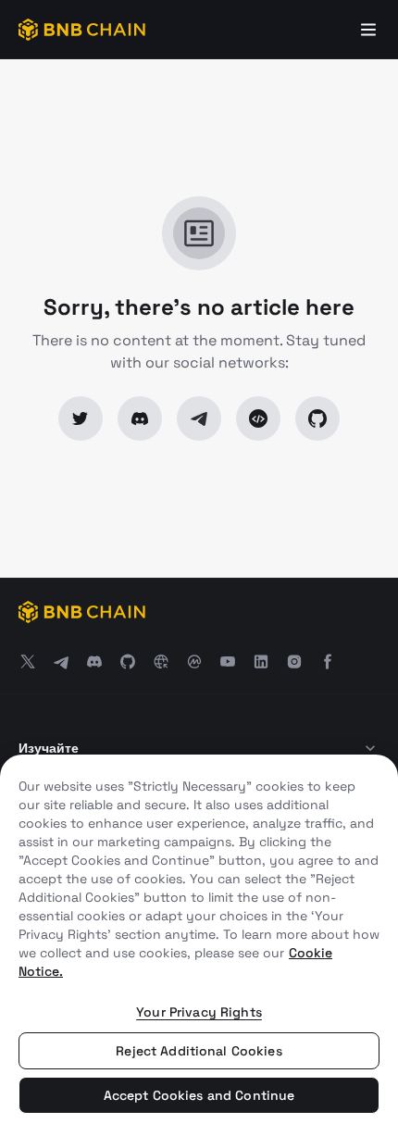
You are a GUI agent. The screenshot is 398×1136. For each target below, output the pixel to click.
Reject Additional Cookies (199, 1050)
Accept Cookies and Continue (199, 1095)
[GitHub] (317, 418)
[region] (199, 945)
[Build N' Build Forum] (258, 418)
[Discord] (140, 418)
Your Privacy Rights (199, 1012)
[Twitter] (80, 418)
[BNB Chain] (82, 29)
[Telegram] (199, 418)
